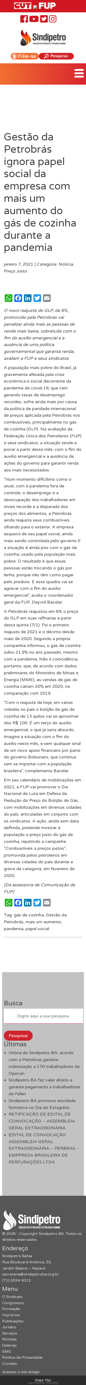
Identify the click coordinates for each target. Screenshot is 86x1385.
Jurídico (9, 1327)
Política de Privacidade (22, 1357)
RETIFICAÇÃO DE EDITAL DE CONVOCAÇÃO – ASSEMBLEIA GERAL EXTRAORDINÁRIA (42, 1121)
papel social (37, 928)
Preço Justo (15, 271)
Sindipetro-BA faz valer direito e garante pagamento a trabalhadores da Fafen (44, 1086)
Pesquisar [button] (18, 1035)
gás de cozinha (29, 915)
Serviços (9, 1333)
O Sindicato (12, 1296)
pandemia (13, 928)
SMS (6, 1351)
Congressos (13, 1303)
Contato (9, 1363)
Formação (11, 1309)
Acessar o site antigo (21, 1372)
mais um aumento (43, 921)
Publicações (13, 1321)
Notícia (66, 264)
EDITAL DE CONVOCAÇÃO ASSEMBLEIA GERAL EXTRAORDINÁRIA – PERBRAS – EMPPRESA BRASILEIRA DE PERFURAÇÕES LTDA (44, 1148)
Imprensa (11, 1315)
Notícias (9, 1339)
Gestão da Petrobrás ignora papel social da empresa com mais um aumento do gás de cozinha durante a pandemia (40, 192)
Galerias (9, 1345)
